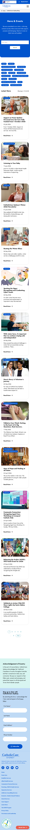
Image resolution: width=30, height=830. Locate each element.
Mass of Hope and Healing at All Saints (14, 469)
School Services (12, 79)
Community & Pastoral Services (8, 67)
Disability (4, 73)
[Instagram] (7, 767)
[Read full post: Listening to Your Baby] (15, 151)
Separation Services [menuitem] (6, 790)
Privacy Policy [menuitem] (5, 810)
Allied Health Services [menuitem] (7, 781)
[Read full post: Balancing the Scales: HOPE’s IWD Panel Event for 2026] (15, 547)
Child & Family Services (7, 70)
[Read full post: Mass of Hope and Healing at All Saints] (15, 456)
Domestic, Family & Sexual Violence (20, 76)
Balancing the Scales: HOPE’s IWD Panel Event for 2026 (14, 560)
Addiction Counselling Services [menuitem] (9, 793)
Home (4, 10)
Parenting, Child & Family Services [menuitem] (10, 787)
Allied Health (11, 73)
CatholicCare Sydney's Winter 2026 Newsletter (15, 206)
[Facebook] (2, 767)
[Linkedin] (12, 767)
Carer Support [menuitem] (5, 802)
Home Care (11, 63)
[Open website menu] (28, 6)
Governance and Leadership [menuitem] (8, 813)
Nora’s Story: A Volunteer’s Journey (14, 380)
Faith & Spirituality (21, 73)
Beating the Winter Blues (13, 248)
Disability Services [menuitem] (6, 778)
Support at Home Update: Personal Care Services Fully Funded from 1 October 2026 (14, 120)
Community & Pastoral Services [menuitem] (9, 784)
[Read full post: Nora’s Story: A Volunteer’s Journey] (15, 367)
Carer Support (5, 85)
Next (18, 635)
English (7, 2)
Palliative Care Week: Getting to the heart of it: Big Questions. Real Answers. (14, 425)
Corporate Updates (19, 70)
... (10, 636)
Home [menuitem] (2, 772)
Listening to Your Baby (12, 163)
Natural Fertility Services (16, 85)
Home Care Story (21, 67)
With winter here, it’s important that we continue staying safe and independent (15, 336)
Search (15, 47)
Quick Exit (22, 827)
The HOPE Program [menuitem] (6, 807)
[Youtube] (16, 767)
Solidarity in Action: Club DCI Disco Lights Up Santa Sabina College (14, 605)
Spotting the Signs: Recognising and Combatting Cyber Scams (14, 290)
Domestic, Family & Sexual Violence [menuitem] (10, 796)
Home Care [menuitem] (4, 775)
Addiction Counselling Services (8, 82)
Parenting (4, 79)
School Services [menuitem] (5, 799)
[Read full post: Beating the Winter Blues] (15, 236)
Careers (19, 82)
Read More (7, 136)
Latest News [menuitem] (4, 804)
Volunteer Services (6, 76)
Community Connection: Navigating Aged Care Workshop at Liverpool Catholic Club (12, 515)
